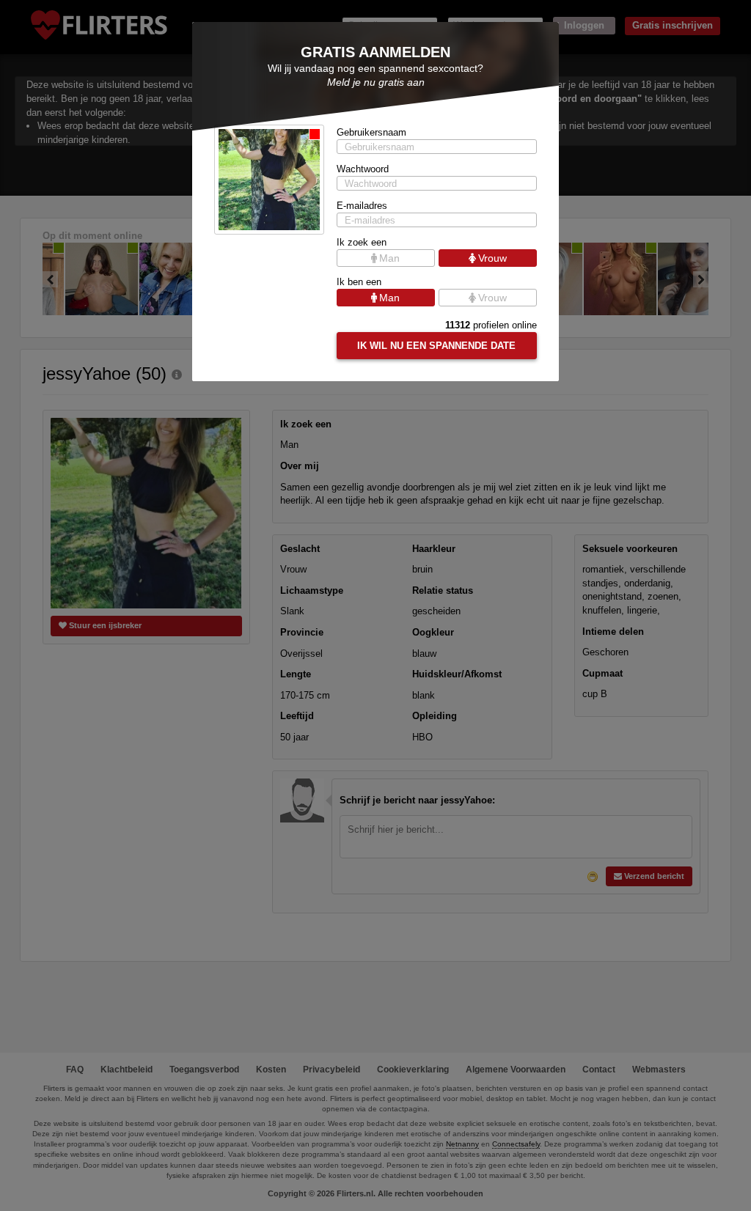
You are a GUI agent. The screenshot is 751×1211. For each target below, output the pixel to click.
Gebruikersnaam (371, 132)
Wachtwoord (363, 168)
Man (389, 258)
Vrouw (492, 258)
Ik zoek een (362, 242)
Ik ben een (359, 281)
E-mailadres (362, 205)
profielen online (491, 325)
